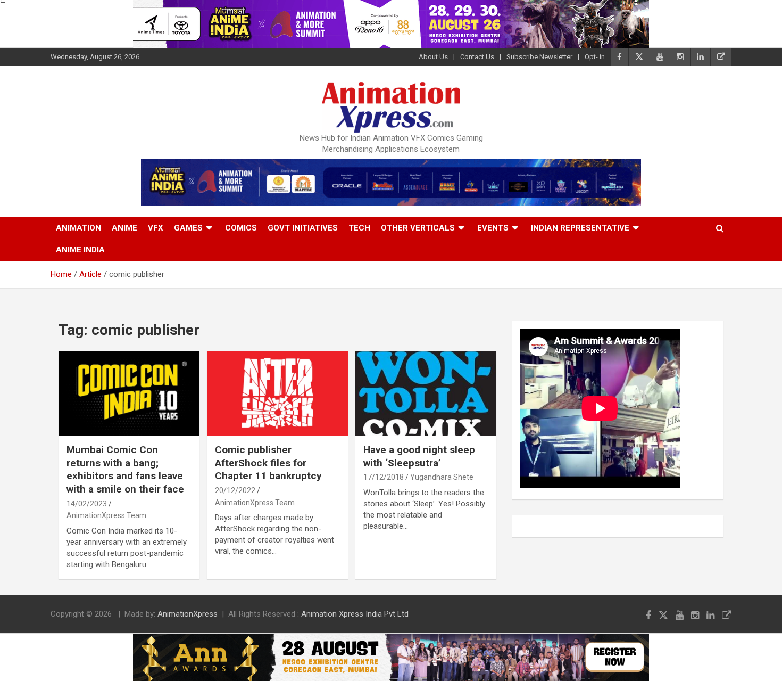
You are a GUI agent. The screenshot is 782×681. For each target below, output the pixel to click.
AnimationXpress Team (106, 515)
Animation (78, 228)
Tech (359, 228)
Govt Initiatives (303, 228)
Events (493, 228)
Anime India (80, 250)
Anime (124, 228)
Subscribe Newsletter (539, 57)
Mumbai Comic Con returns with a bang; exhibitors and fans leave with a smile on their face (125, 469)
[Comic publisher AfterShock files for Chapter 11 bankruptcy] (277, 393)
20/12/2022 (235, 490)
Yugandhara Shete (441, 477)
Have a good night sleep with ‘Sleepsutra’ (419, 456)
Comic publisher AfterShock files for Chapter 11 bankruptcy (268, 463)
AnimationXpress (187, 614)
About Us (433, 57)
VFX (155, 228)
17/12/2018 (383, 477)
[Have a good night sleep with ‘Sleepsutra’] (426, 393)
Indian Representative (580, 228)
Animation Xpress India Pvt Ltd (355, 614)
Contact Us (477, 57)
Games (188, 228)
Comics (241, 228)
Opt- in (595, 57)
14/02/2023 (86, 503)
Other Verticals (418, 228)
